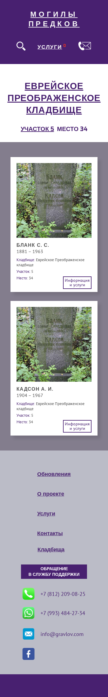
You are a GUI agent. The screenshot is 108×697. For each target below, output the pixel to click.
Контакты (50, 533)
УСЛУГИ (50, 47)
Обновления (54, 474)
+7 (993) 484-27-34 (62, 613)
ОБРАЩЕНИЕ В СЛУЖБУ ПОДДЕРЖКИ (54, 571)
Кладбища (51, 549)
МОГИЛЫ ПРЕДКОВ (54, 19)
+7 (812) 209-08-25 (63, 594)
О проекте (50, 493)
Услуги (46, 513)
